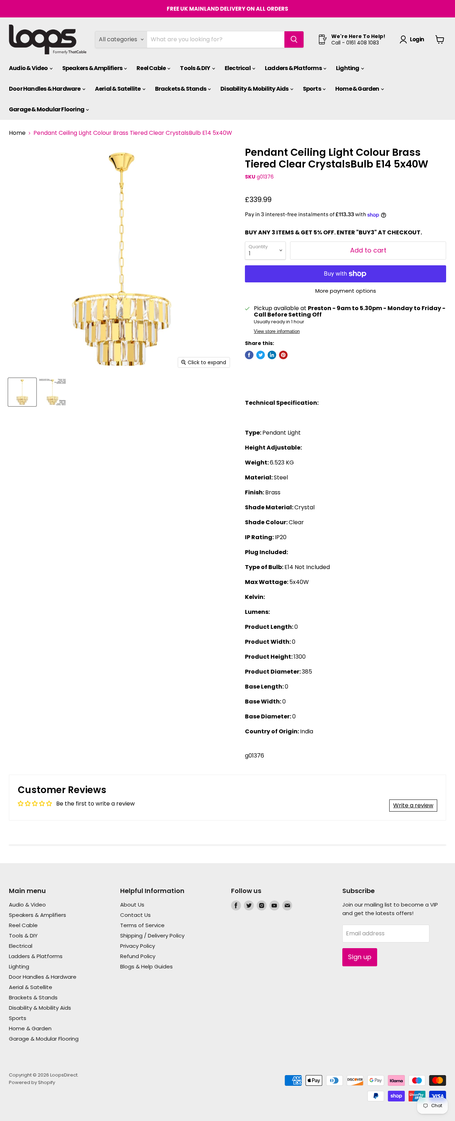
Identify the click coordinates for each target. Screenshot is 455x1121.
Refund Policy (137, 956)
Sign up (359, 956)
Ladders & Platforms (293, 68)
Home (17, 133)
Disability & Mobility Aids (254, 89)
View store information (277, 331)
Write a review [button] (413, 805)
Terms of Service (142, 925)
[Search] (294, 39)
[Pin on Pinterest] (283, 355)
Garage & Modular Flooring (47, 109)
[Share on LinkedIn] (272, 355)
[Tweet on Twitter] (260, 355)
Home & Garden (357, 89)
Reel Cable (151, 68)
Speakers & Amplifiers (92, 68)
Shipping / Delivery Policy (152, 935)
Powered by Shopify (32, 1082)
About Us (132, 904)
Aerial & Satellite (118, 89)
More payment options (345, 291)
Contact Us (135, 915)
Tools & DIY (195, 68)
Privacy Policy (137, 946)
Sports (312, 89)
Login (417, 39)
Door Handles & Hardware (45, 89)
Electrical (238, 68)
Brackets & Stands (181, 89)
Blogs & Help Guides (146, 966)
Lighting (348, 68)
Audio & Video (29, 68)
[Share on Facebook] (249, 355)
